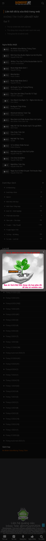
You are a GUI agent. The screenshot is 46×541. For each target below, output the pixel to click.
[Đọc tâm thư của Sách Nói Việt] (23, 288)
